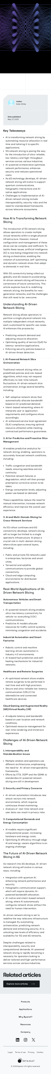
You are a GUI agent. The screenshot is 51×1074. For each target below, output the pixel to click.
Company (25, 1032)
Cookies (40, 1052)
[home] (25, 1061)
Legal (10, 1052)
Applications (25, 1009)
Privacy (31, 1052)
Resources (25, 1024)
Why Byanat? (25, 1017)
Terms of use (20, 1052)
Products (25, 1001)
